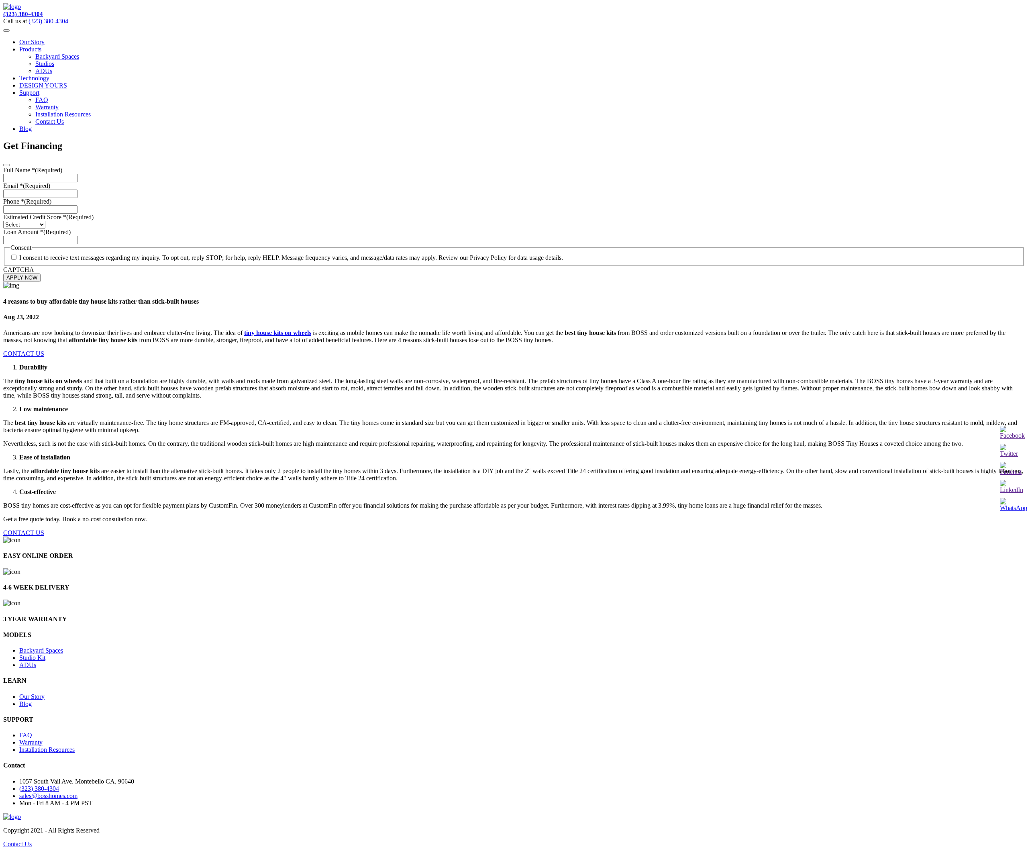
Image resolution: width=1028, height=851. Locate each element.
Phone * (27, 201)
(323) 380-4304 (23, 14)
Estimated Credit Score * (48, 217)
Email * (26, 185)
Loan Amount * (37, 232)
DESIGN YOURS (43, 85)
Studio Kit (32, 657)
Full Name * (32, 170)
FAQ (41, 99)
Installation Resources (63, 114)
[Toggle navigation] (6, 30)
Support (29, 92)
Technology (34, 78)
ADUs (43, 70)
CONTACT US (23, 353)
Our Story (32, 42)
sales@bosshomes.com (48, 795)
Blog (25, 128)
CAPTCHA (18, 269)
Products (30, 49)
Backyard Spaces (57, 56)
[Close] (6, 165)
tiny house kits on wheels (277, 332)
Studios (44, 63)
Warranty (47, 107)
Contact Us (49, 121)
